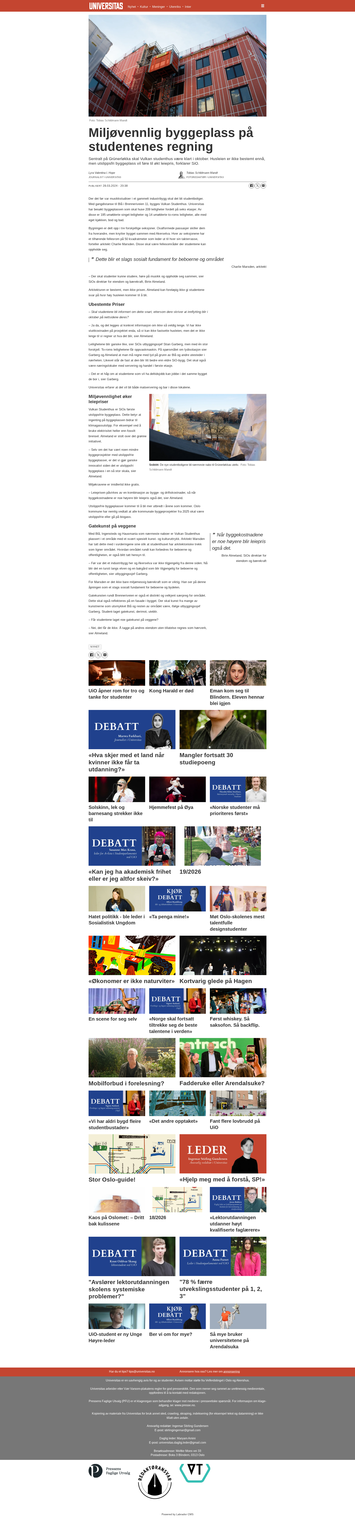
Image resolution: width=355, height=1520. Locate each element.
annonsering (231, 1371)
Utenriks (175, 7)
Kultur (144, 7)
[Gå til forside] (106, 6)
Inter (188, 7)
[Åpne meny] (262, 6)
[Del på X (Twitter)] (257, 186)
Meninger (158, 7)
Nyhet (132, 7)
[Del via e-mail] (263, 186)
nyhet (95, 646)
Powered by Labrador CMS (177, 1514)
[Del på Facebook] (251, 186)
